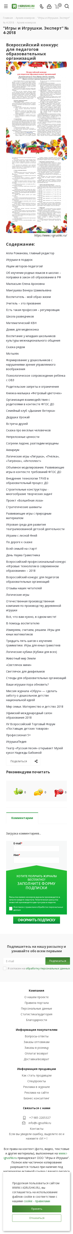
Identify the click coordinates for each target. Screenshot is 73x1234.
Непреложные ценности (22, 437)
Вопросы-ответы (36, 1036)
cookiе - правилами (37, 1201)
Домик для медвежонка (22, 329)
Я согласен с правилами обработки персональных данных (38, 908)
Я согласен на (39, 968)
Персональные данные (36, 1008)
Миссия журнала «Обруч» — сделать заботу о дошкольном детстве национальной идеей (31, 695)
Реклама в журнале (36, 1087)
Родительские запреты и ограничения (32, 386)
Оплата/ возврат (36, 1053)
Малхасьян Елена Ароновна (25, 284)
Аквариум (12, 450)
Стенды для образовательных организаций (36, 678)
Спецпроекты (36, 1081)
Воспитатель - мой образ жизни (28, 297)
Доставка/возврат (36, 1059)
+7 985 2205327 (39, 1118)
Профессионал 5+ (18, 735)
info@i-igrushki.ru (40, 1123)
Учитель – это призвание (23, 303)
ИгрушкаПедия (16, 742)
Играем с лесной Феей (21, 535)
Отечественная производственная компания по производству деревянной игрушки (33, 605)
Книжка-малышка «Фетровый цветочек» (34, 393)
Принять (36, 1209)
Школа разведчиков (20, 316)
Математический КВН (21, 323)
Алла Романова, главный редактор (30, 253)
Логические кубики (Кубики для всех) (31, 652)
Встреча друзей (17, 424)
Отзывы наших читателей (24, 588)
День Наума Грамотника (23, 555)
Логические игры (17, 595)
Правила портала (37, 1003)
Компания (36, 990)
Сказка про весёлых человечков (28, 430)
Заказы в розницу (37, 1048)
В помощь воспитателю (23, 623)
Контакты (36, 1129)
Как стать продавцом (37, 1075)
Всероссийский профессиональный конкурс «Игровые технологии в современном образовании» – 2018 (36, 566)
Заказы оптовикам (36, 1042)
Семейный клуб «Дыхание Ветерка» (30, 411)
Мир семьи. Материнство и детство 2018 (34, 706)
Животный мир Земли (21, 658)
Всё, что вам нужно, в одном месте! (31, 617)
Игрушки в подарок (19, 260)
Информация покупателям (36, 1030)
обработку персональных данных (48, 968)
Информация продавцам (36, 1069)
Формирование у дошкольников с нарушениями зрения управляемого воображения (31, 364)
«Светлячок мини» (18, 665)
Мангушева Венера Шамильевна (28, 290)
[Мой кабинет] (49, 6)
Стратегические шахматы (24, 507)
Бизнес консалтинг (36, 1098)
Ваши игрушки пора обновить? (27, 684)
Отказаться (36, 1218)
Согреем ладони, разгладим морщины (32, 443)
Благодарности (36, 1020)
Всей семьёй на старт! (21, 548)
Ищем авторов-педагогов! (24, 266)
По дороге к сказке (19, 542)
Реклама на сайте (36, 1092)
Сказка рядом (15, 347)
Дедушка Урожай (18, 417)
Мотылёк (12, 353)
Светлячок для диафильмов (25, 671)
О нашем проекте (36, 997)
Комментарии (22, 818)
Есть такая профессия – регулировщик (33, 310)
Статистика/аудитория (36, 1014)
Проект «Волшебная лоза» (24, 500)
